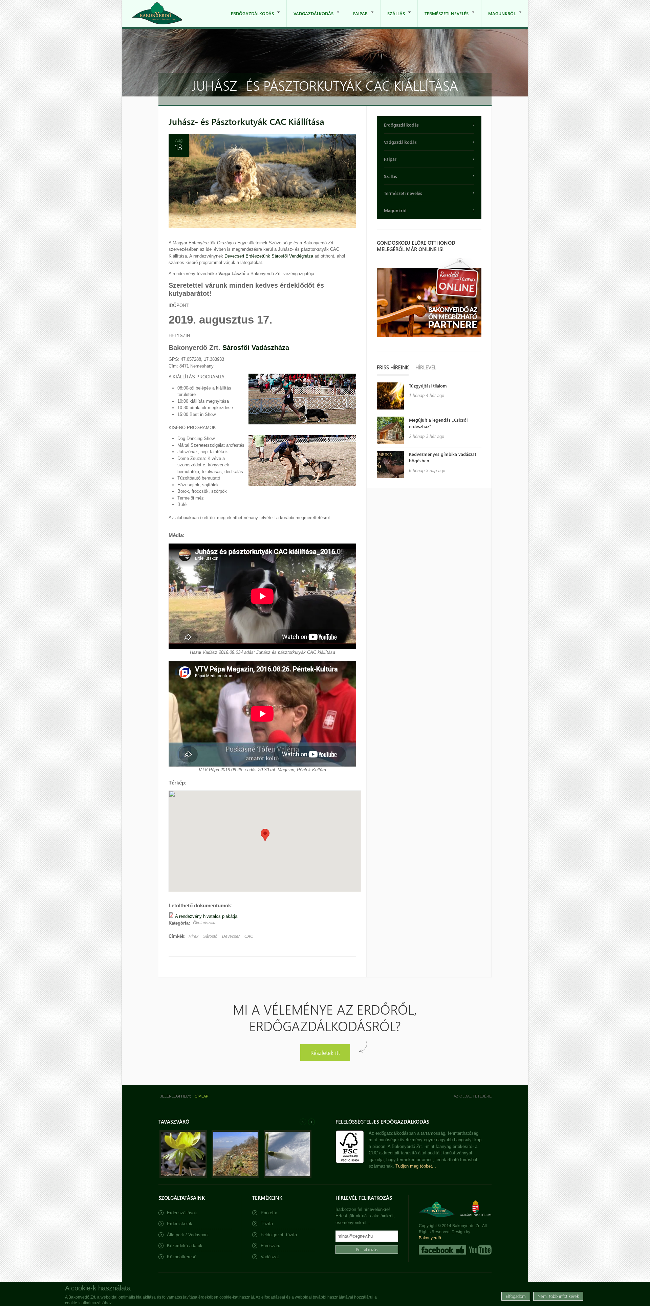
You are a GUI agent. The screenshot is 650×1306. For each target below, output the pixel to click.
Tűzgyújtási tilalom (428, 386)
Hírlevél (425, 367)
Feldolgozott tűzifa (279, 1234)
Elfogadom (516, 1296)
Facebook (442, 1250)
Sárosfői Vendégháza (292, 256)
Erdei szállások (182, 1212)
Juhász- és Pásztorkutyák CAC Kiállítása (246, 121)
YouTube (480, 1250)
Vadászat (270, 1256)
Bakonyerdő (430, 1238)
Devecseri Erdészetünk (247, 256)
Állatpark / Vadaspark (188, 1234)
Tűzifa (267, 1223)
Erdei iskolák (179, 1223)
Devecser (231, 936)
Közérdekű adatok (184, 1245)
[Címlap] (157, 13)
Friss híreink (393, 367)
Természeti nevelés (443, 18)
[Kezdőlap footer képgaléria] (183, 1176)
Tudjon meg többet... (415, 1166)
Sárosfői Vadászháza (255, 347)
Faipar (357, 18)
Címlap (201, 1096)
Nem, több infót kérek (558, 1296)
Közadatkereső (181, 1256)
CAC (248, 936)
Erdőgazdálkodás (249, 18)
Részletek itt (325, 1052)
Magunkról (498, 18)
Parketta (269, 1212)
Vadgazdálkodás (310, 18)
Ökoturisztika (205, 923)
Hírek (193, 936)
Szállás (393, 18)
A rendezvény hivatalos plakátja (206, 916)
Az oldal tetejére (473, 1096)
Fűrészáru (270, 1245)
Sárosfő (210, 936)
